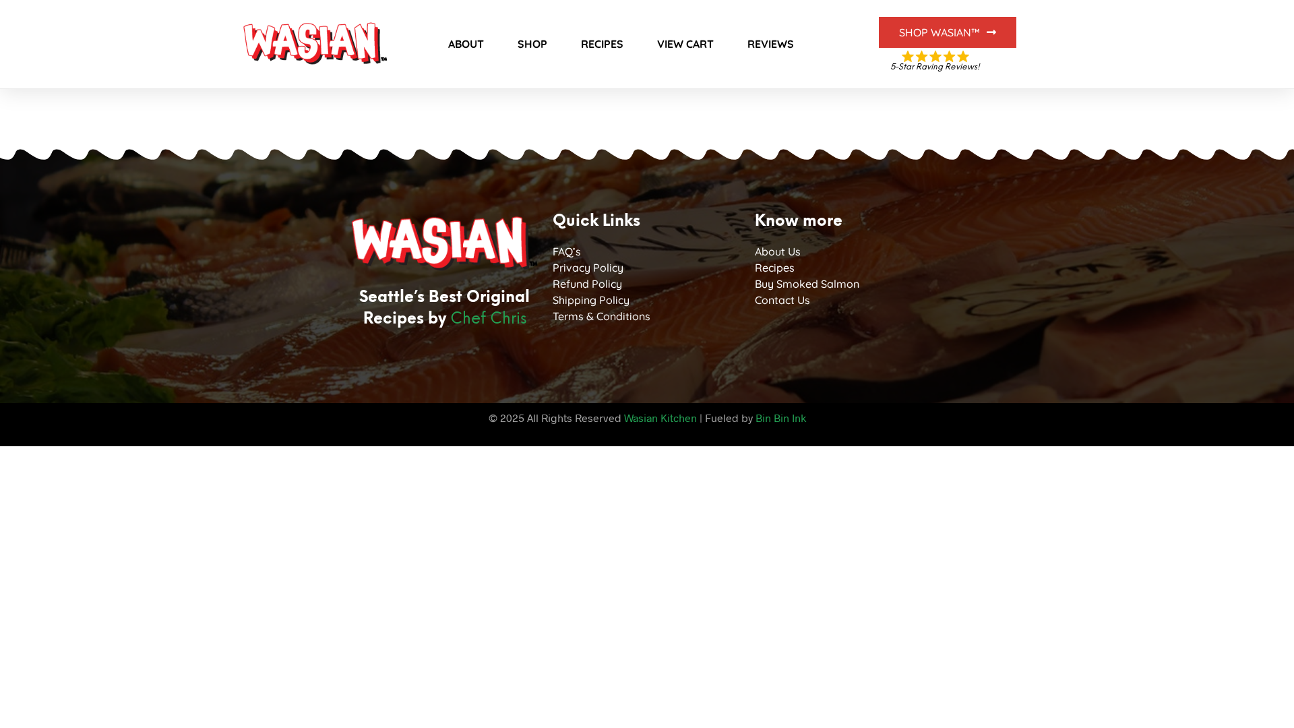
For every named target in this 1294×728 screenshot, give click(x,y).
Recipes (602, 44)
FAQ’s (567, 251)
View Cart (685, 44)
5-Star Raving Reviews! (935, 67)
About (466, 44)
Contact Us (782, 300)
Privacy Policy (588, 267)
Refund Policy (587, 284)
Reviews (770, 44)
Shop (532, 44)
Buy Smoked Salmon (807, 284)
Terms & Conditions (601, 316)
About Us (778, 251)
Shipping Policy (591, 300)
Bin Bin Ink (781, 417)
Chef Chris (488, 319)
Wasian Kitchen (660, 417)
